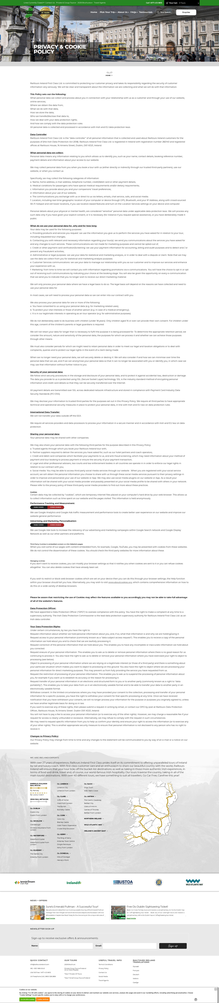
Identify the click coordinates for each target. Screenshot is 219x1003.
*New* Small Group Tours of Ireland (77, 978)
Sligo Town (88, 787)
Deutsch (136, 974)
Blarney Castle (63, 822)
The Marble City (36, 854)
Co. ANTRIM (90, 796)
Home (94, 12)
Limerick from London (66, 791)
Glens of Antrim (90, 806)
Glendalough (35, 825)
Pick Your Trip (107, 12)
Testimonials (146, 12)
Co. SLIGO (89, 784)
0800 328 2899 (50, 976)
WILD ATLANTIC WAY (94, 825)
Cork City (61, 819)
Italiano (135, 978)
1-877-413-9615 (45, 972)
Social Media (103, 976)
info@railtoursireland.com (39, 964)
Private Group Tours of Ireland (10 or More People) (75, 969)
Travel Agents (100, 3)
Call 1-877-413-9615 (154, 3)
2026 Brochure (69, 964)
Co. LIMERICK (63, 784)
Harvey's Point (63, 860)
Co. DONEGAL (64, 853)
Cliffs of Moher (63, 800)
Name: (34, 946)
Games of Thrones (91, 810)
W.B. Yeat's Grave (91, 791)
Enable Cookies (39, 507)
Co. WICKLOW (37, 821)
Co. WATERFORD (38, 836)
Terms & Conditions (106, 964)
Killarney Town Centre (66, 841)
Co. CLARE (62, 796)
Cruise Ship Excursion (65, 829)
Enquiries (186, 12)
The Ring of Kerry (64, 838)
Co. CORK (62, 815)
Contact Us (50, 3)
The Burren (61, 806)
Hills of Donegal (63, 857)
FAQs (133, 12)
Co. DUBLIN (36, 808)
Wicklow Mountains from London (40, 829)
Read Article (50, 918)
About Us (123, 12)
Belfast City (89, 803)
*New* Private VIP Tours (73, 974)
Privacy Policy (103, 968)
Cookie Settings (42, 999)
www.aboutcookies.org (120, 582)
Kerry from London (65, 848)
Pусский (136, 966)
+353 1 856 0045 (39, 968)
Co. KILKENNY (37, 850)
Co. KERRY (62, 834)
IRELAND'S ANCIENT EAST (96, 831)
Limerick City (62, 787)
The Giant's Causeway (92, 800)
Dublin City (34, 812)
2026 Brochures (84, 3)
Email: (99, 946)
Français (136, 970)
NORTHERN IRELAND (94, 819)
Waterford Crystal (37, 839)
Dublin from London (38, 815)
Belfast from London (92, 813)
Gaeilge (135, 982)
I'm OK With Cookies (27, 999)
